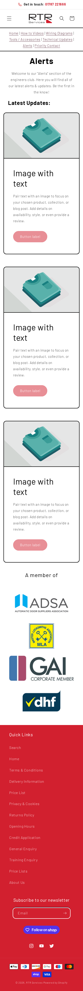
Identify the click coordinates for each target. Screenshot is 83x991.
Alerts (27, 45)
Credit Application (25, 837)
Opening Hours (22, 826)
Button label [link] (30, 236)
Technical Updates (57, 39)
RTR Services (34, 982)
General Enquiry (23, 849)
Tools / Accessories (24, 39)
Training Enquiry (23, 860)
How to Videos (32, 33)
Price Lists (18, 871)
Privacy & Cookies (24, 803)
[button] (9, 18)
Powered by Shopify (55, 982)
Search (15, 747)
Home (13, 33)
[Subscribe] (65, 913)
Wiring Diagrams (59, 33)
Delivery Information (26, 781)
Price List (17, 792)
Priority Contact (47, 45)
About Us (17, 882)
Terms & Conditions (26, 770)
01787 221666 (55, 4)
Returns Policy (21, 815)
